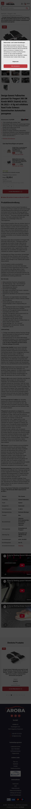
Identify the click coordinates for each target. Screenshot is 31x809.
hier (24, 57)
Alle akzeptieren (15, 66)
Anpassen (16, 61)
